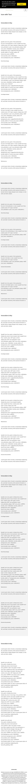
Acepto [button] (21, 4)
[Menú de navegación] (25, 10)
